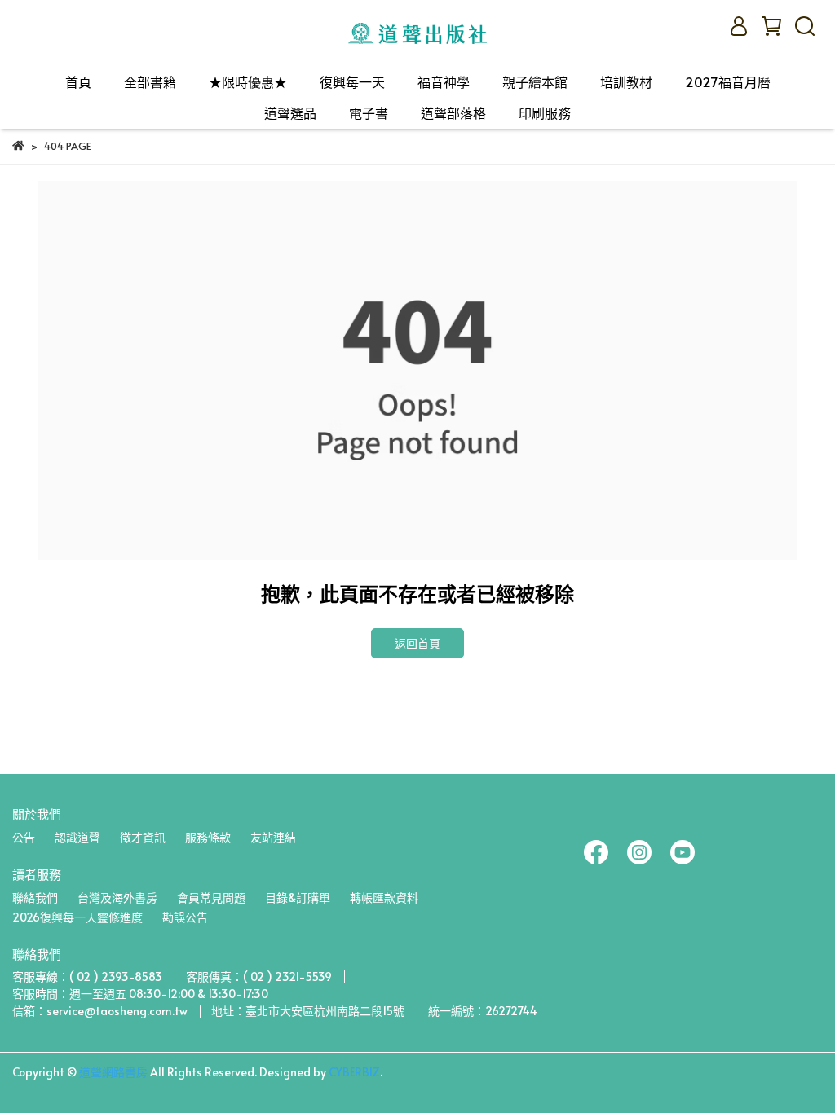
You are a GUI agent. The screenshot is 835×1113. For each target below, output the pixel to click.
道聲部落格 (453, 112)
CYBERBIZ (354, 1072)
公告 (23, 837)
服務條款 (208, 837)
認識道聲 (77, 837)
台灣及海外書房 (117, 897)
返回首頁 (417, 643)
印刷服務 (545, 112)
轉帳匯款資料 (384, 897)
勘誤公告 (185, 917)
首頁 (78, 81)
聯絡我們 (35, 897)
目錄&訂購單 (297, 897)
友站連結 (273, 837)
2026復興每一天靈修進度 (77, 917)
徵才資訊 (143, 837)
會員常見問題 (211, 897)
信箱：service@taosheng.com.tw (100, 1010)
